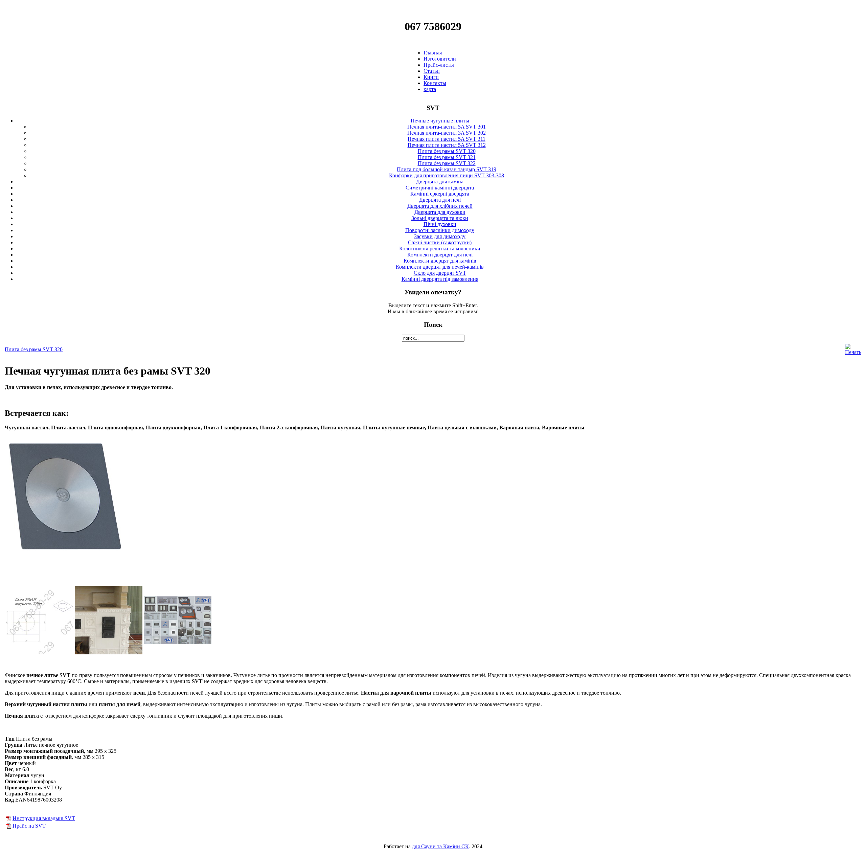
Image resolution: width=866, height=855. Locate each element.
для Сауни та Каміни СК (440, 846)
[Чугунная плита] (65, 554)
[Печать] (853, 352)
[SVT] (8, 819)
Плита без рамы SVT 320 (34, 349)
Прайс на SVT (29, 826)
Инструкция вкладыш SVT (44, 818)
